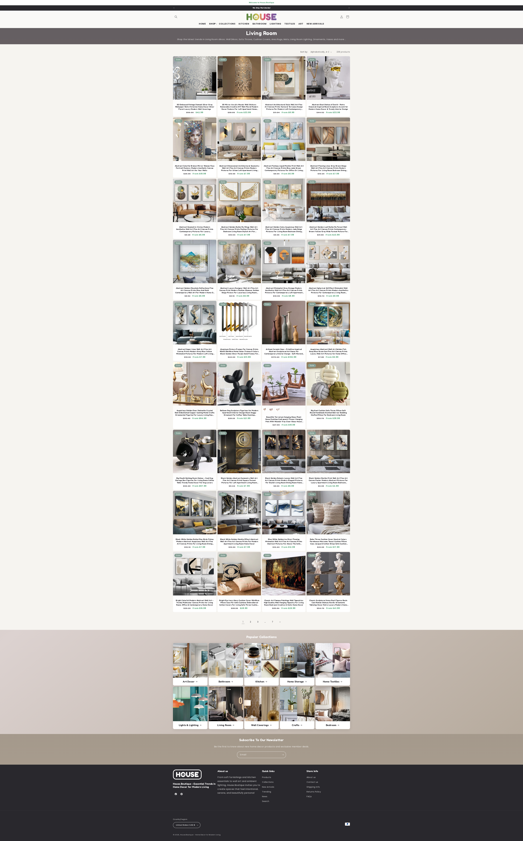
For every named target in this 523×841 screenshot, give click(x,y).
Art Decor (188, 681)
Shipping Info (313, 787)
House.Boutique (186, 835)
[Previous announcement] (174, 7)
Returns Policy (314, 791)
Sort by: (304, 52)
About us (311, 777)
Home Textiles (331, 681)
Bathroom (224, 681)
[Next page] (280, 622)
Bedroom (331, 725)
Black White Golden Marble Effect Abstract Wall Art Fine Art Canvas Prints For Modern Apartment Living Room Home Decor (239, 541)
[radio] (264, 409)
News (264, 796)
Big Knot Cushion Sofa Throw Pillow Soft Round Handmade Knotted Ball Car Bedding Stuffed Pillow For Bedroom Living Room (328, 412)
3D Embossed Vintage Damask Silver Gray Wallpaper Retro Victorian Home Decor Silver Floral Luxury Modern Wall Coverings (194, 106)
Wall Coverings (260, 725)
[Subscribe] (283, 754)
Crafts (295, 725)
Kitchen (260, 681)
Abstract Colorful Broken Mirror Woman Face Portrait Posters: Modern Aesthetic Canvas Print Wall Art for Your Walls (195, 168)
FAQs (309, 796)
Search (265, 801)
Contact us (312, 782)
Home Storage (295, 681)
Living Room (224, 725)
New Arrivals (268, 787)
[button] (176, 17)
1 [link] (243, 621)
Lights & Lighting (189, 725)
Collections (268, 782)
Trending (266, 791)
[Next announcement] (349, 7)
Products (266, 777)
